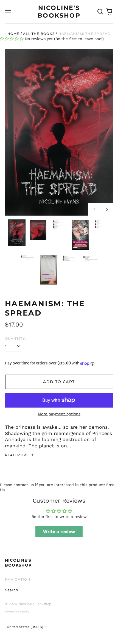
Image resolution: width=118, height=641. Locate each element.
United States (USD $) (25, 627)
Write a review (59, 531)
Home (13, 34)
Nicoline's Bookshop (18, 563)
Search (11, 590)
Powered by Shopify (17, 611)
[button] (100, 11)
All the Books (39, 34)
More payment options (59, 414)
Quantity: (15, 338)
